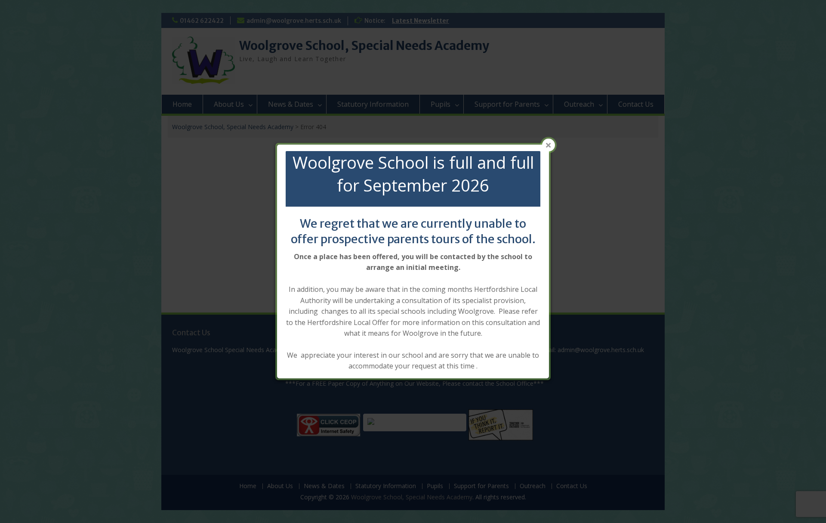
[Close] (548, 145)
